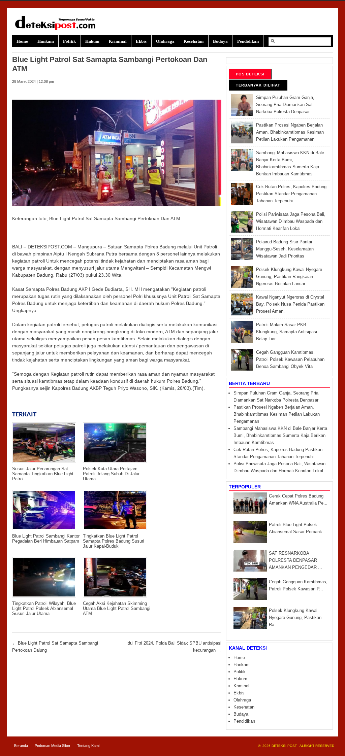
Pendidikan (248, 41)
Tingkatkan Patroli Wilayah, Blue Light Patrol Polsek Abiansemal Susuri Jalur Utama (44, 608)
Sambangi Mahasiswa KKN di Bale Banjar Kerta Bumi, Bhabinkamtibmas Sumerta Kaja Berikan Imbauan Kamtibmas (280, 435)
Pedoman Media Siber (52, 746)
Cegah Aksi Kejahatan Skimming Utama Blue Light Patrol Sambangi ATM (116, 608)
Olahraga (165, 41)
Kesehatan (193, 41)
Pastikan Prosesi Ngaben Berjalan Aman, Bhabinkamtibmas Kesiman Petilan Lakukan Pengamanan (276, 414)
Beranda (21, 746)
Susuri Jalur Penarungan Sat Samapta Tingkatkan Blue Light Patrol (42, 473)
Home (22, 41)
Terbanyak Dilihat (258, 85)
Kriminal (118, 41)
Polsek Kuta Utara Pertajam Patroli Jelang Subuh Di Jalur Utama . (111, 473)
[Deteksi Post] (56, 29)
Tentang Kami (88, 746)
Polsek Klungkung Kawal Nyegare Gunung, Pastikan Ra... (295, 617)
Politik (69, 41)
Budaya (220, 41)
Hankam (45, 41)
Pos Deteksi (250, 74)
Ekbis (141, 41)
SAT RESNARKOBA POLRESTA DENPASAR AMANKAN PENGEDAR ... (295, 560)
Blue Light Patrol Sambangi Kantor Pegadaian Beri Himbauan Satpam (46, 539)
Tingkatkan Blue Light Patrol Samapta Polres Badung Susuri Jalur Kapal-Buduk (113, 541)
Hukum (92, 41)
